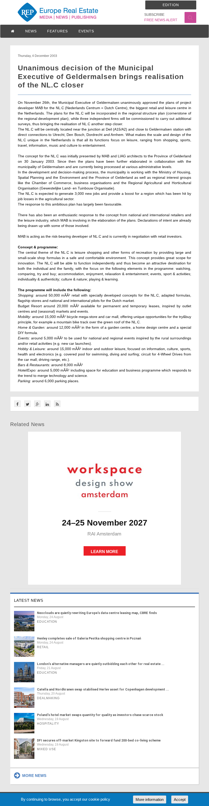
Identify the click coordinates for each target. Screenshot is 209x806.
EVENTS (86, 31)
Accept (180, 799)
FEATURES (57, 31)
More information (150, 799)
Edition (171, 5)
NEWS (31, 31)
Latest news (28, 600)
